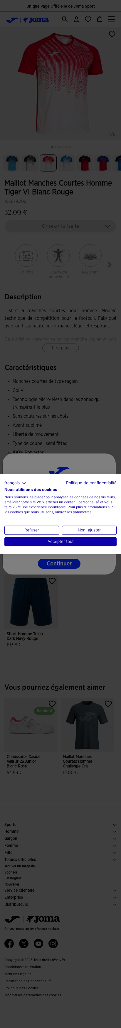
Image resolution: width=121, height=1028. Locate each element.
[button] (15, 483)
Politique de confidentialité (91, 482)
